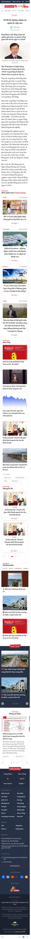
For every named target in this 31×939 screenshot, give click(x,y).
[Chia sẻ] (27, 937)
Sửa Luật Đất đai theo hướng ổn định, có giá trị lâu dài (15, 613)
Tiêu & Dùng (16, 1)
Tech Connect (8, 781)
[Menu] (2, 937)
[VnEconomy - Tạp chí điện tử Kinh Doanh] (15, 766)
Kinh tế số (5, 266)
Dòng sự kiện (15, 712)
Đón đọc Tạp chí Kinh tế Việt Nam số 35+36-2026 (13, 363)
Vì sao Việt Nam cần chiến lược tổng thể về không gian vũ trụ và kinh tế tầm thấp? (14, 288)
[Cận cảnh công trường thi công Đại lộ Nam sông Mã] (14, 658)
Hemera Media (22, 927)
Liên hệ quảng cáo (15, 863)
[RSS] (26, 875)
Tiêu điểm (7, 10)
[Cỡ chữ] (20, 937)
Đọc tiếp (6, 342)
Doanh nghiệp (6, 229)
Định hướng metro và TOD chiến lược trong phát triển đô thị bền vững (13, 734)
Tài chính (21, 10)
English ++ (22, 781)
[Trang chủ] (2, 11)
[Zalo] (21, 875)
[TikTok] (17, 875)
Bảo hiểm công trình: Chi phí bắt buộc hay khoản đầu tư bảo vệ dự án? (15, 467)
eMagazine (26, 567)
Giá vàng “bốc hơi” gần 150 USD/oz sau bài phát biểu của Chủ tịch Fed (14, 413)
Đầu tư (14, 10)
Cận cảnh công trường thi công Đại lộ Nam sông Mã (13, 670)
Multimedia (8, 565)
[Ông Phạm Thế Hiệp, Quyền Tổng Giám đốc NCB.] (15, 43)
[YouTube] (12, 875)
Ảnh (2, 823)
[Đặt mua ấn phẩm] (25, 6)
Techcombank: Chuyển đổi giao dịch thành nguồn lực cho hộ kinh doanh (14, 440)
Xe (23, 1)
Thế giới (5, 301)
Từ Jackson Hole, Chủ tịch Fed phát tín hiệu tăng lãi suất (14, 387)
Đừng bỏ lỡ (8, 489)
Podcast (11, 567)
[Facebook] (3, 875)
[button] (12, 555)
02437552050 (8, 860)
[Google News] (23, 937)
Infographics (18, 567)
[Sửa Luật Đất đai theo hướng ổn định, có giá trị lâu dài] (13, 684)
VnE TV (27, 1)
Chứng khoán (6, 1)
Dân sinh (5, 197)
